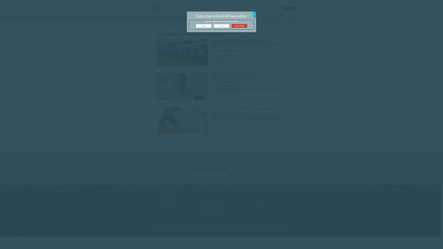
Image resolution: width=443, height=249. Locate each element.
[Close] (254, 15)
